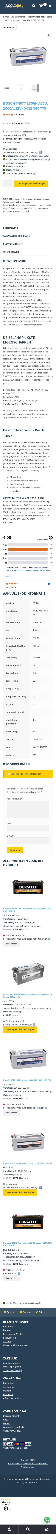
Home (6, 16)
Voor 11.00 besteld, (23, 1303)
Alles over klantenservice (15, 1345)
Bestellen (8, 1326)
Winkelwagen (41, 1526)
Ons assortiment (18, 16)
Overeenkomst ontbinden (39, 1479)
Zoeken (28, 1529)
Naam (10, 822)
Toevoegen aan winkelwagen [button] (20, 1029)
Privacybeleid (14, 1463)
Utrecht (7, 1390)
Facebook (11, 1312)
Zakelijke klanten (11, 1363)
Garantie (7, 1341)
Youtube (27, 1312)
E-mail (10, 835)
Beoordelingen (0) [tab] (13, 243)
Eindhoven (8, 1394)
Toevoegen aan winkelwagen (31, 183)
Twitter (42, 1312)
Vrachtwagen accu (36, 16)
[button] (49, 35)
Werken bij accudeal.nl (14, 1427)
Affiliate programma (13, 1366)
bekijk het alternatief (37, 938)
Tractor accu (8, 202)
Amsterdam (9, 1387)
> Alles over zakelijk (12, 1370)
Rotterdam (8, 1383)
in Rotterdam (15, 166)
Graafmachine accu (40, 199)
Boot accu (27, 199)
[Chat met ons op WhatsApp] (47, 1520)
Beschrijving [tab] (10, 228)
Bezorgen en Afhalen (13, 1334)
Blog (5, 1419)
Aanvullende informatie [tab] (16, 235)
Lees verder (11, 943)
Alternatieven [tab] (11, 251)
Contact (35, 1482)
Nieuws (6, 1423)
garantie (12, 169)
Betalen (7, 1330)
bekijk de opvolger (35, 1107)
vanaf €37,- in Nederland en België (28, 155)
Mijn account (9, 1529)
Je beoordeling (14, 798)
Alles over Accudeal (12, 1430)
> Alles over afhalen (12, 1398)
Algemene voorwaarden (15, 1479)
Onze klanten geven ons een (21, 173)
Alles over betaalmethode (16, 1447)
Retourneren (9, 1337)
